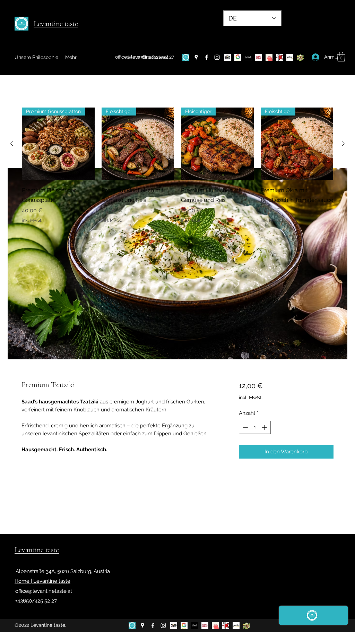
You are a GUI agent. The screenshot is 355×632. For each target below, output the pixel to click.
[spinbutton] (254, 427)
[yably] (289, 57)
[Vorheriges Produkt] (12, 143)
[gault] (258, 57)
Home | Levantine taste (42, 581)
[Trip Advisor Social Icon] (227, 57)
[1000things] (269, 57)
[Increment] (265, 427)
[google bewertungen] (237, 57)
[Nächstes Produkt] (343, 143)
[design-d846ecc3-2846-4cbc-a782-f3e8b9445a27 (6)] (185, 57)
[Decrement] (244, 427)
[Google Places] (196, 57)
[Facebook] (206, 57)
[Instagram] (217, 57)
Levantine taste (56, 23)
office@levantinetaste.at (43, 591)
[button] (341, 57)
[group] (177, 165)
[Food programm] (300, 57)
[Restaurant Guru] (279, 57)
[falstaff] (248, 57)
